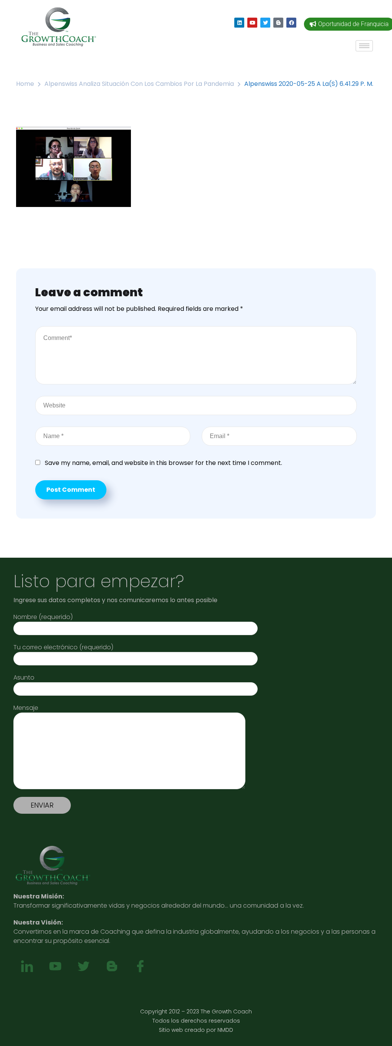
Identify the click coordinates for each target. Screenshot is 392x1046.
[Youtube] (252, 23)
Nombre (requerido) (43, 616)
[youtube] (55, 966)
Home (25, 83)
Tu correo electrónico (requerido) (63, 647)
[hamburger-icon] (364, 45)
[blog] (111, 966)
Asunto (23, 677)
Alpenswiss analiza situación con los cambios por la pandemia (139, 83)
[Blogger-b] (278, 23)
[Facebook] (291, 23)
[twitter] (83, 966)
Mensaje (25, 707)
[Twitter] (265, 23)
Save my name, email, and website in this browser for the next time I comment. (163, 462)
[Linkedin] (239, 23)
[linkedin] (26, 966)
